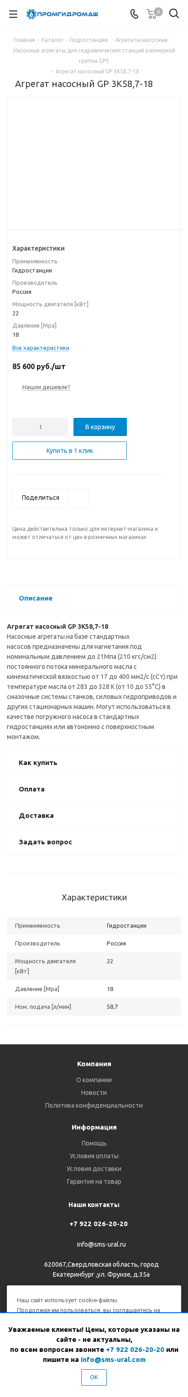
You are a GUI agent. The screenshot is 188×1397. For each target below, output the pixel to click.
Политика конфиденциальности (94, 1105)
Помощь (94, 1143)
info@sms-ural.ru (101, 1244)
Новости (94, 1092)
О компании (94, 1080)
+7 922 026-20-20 (98, 1224)
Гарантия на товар (94, 1181)
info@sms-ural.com (113, 1359)
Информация (94, 1127)
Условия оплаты (94, 1156)
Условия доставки (94, 1168)
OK (94, 1377)
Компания (94, 1064)
